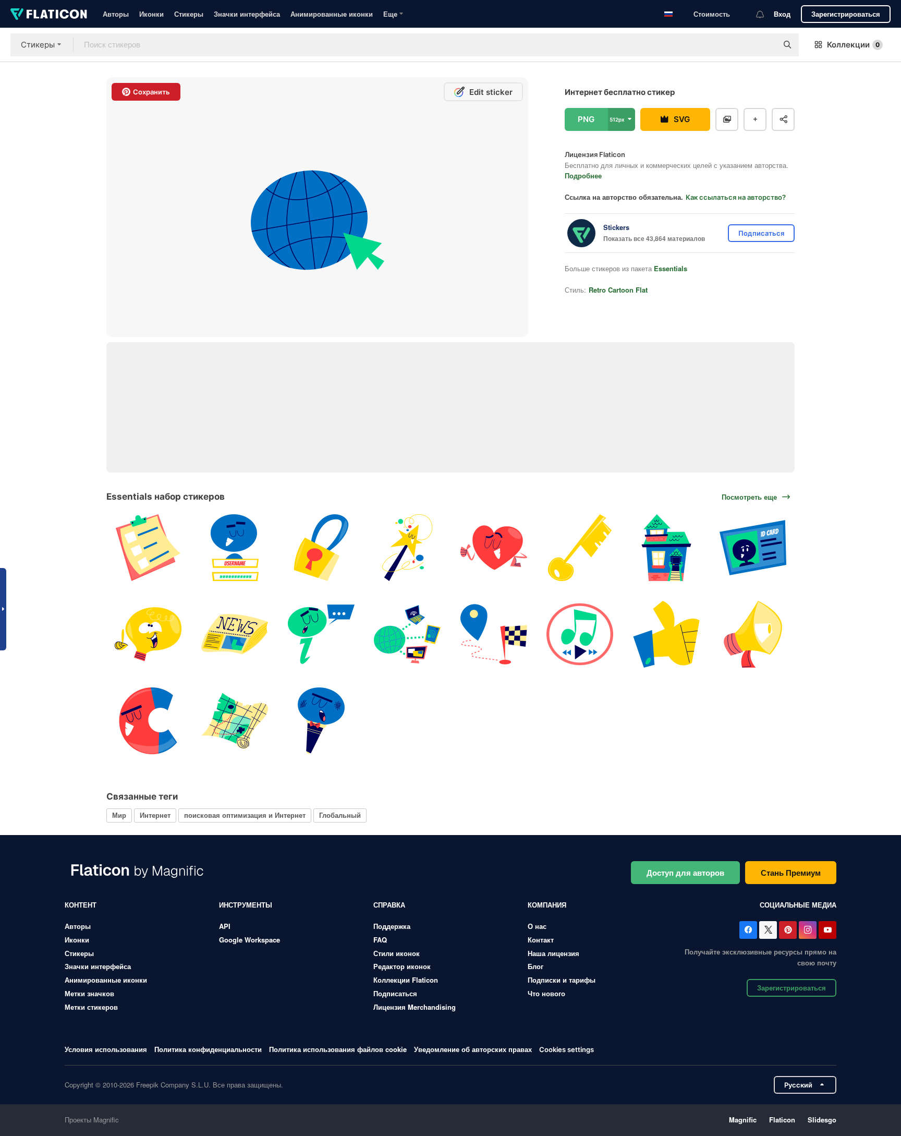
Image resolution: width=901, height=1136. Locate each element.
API (224, 926)
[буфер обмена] (148, 547)
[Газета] (234, 634)
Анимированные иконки (331, 14)
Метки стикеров (91, 1007)
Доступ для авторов (685, 872)
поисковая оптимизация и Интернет (245, 815)
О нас (537, 926)
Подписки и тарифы (561, 980)
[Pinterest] (788, 930)
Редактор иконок (402, 966)
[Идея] (148, 634)
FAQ (380, 940)
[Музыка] (580, 634)
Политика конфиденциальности (208, 1049)
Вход (782, 14)
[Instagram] (808, 930)
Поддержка (391, 926)
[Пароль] (234, 547)
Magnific (743, 1120)
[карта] (234, 720)
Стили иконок (396, 953)
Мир (119, 815)
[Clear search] (764, 44)
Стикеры (188, 14)
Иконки (151, 14)
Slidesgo (822, 1120)
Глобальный (340, 815)
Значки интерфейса (247, 14)
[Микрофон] (320, 720)
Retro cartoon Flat (618, 290)
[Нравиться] (666, 634)
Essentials (670, 268)
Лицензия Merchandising (414, 1007)
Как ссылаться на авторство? (736, 197)
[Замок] (320, 547)
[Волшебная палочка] (407, 547)
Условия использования (106, 1049)
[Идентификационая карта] (752, 547)
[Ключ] (580, 547)
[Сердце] (494, 547)
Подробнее (583, 175)
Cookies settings (566, 1050)
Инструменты (245, 905)
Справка (389, 905)
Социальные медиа (798, 905)
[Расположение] (494, 634)
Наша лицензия (553, 953)
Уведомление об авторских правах (473, 1049)
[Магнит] (148, 720)
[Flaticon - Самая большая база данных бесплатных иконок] (48, 14)
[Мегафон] (752, 634)
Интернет (155, 815)
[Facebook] (748, 930)
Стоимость (711, 14)
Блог (535, 966)
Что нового (546, 993)
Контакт (541, 940)
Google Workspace (249, 940)
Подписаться (395, 993)
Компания (547, 905)
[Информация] (320, 634)
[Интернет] (407, 634)
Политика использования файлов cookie (338, 1049)
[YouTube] (827, 930)
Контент (80, 905)
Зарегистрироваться (845, 14)
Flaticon (782, 1120)
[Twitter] (768, 930)
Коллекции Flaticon (405, 980)
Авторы (116, 14)
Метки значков (89, 993)
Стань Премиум (791, 872)
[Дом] (666, 547)
